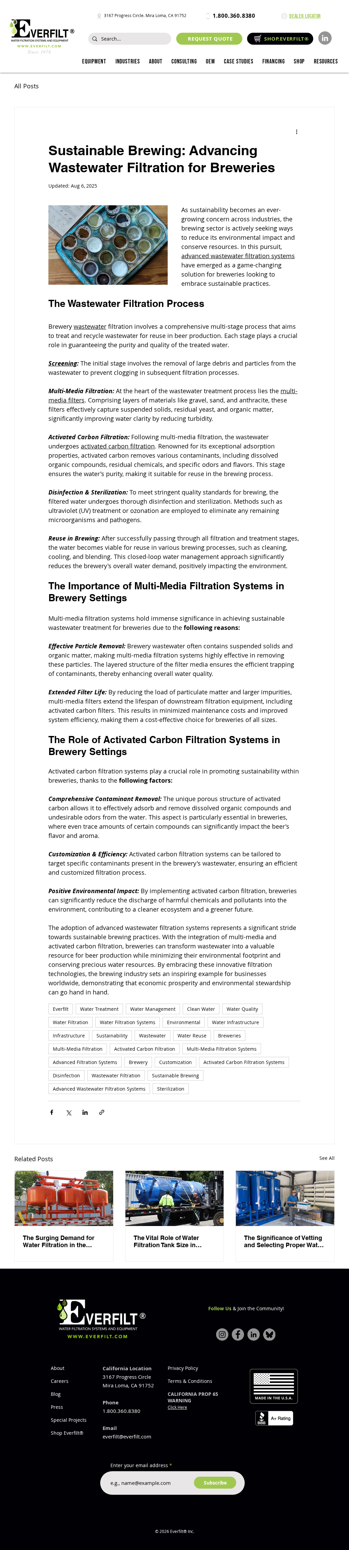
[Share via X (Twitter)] (68, 1112)
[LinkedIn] (325, 38)
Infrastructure (69, 1035)
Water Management (153, 1009)
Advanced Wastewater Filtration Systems (99, 1089)
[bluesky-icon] (269, 1334)
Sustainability (111, 1035)
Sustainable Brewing (175, 1075)
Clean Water (201, 1009)
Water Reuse (192, 1035)
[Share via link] (101, 1112)
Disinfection (66, 1075)
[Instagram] (222, 1334)
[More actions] (296, 132)
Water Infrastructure (235, 1022)
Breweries (229, 1035)
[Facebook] (238, 1334)
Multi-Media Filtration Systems (222, 1049)
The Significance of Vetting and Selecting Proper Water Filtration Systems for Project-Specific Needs (283, 1241)
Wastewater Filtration (116, 1075)
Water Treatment (99, 1009)
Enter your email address (139, 1465)
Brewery (138, 1062)
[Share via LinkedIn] (85, 1112)
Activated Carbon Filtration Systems (244, 1062)
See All (327, 1158)
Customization (175, 1062)
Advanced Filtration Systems (85, 1062)
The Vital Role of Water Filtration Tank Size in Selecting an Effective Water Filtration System (174, 1241)
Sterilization (170, 1089)
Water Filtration (70, 1022)
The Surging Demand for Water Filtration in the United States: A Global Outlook (58, 1241)
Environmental (183, 1022)
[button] (127, 62)
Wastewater (152, 1035)
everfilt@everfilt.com (127, 1436)
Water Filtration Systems (127, 1022)
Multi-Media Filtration (78, 1049)
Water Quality (242, 1009)
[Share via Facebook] (51, 1112)
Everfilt (61, 1009)
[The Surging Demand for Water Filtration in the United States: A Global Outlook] (64, 1198)
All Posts (26, 86)
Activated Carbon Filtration (144, 1049)
